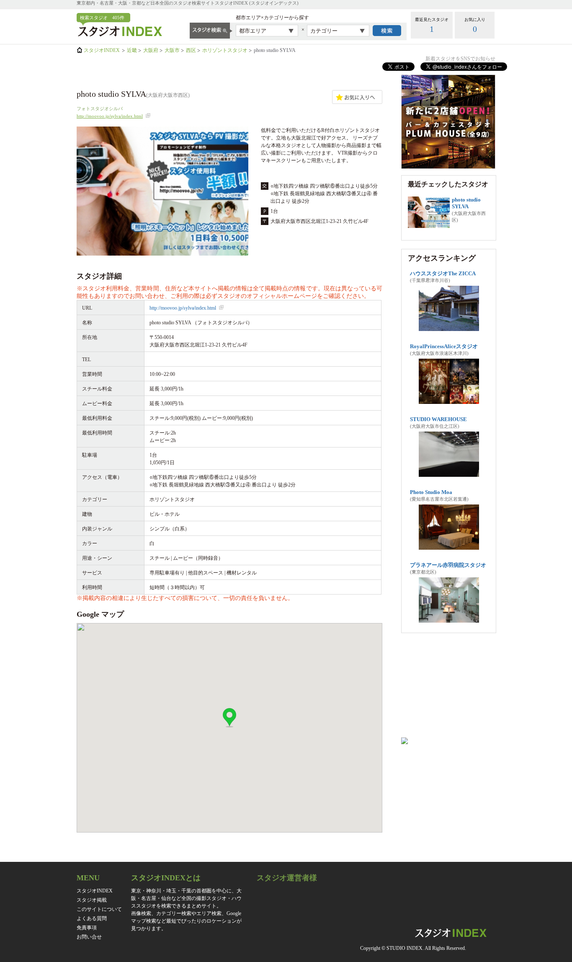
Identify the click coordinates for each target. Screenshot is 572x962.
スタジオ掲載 (92, 900)
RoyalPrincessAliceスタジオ (444, 346)
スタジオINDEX (102, 50)
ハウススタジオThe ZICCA (443, 273)
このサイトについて (99, 909)
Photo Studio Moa (431, 492)
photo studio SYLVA (466, 203)
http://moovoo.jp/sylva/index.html (110, 116)
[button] (229, 718)
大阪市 (172, 50)
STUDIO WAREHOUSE (438, 419)
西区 (191, 50)
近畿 (132, 50)
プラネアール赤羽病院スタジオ (448, 565)
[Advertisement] (448, 688)
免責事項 (87, 928)
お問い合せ (89, 937)
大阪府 (150, 50)
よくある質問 (92, 918)
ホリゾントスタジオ (224, 50)
